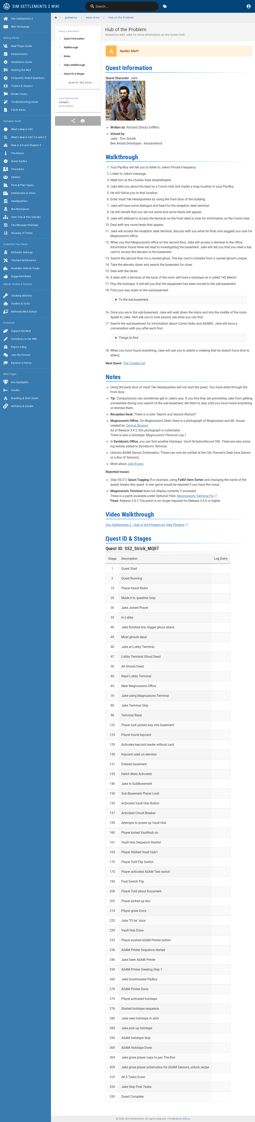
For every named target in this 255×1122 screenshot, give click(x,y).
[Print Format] (82, 121)
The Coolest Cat (134, 363)
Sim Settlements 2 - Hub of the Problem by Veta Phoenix (145, 525)
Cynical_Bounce (137, 425)
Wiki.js (186, 1118)
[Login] (248, 6)
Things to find (128, 338)
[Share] (73, 121)
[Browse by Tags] (165, 6)
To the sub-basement (133, 300)
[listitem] (78, 39)
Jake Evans (135, 464)
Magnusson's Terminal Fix (195, 496)
